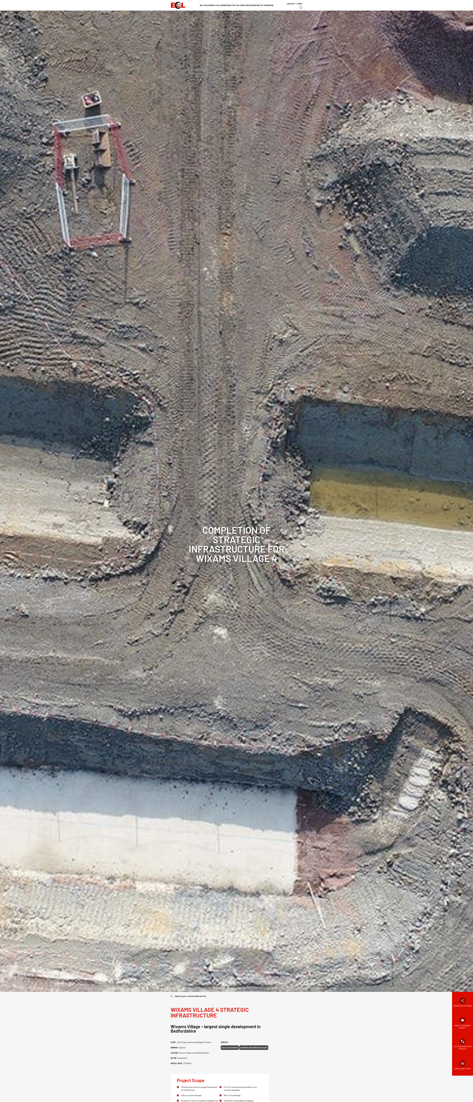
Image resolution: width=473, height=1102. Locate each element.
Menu (299, 4)
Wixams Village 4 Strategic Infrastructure (190, 996)
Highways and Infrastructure (253, 1048)
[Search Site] (300, 7)
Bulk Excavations (230, 1048)
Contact (291, 4)
